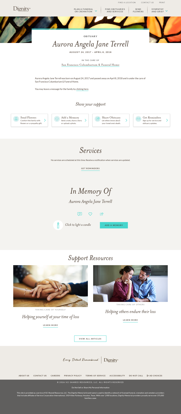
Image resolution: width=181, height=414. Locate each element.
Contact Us (147, 2)
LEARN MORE (50, 325)
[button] (85, 10)
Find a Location (127, 2)
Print (162, 2)
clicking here (82, 89)
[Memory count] (80, 213)
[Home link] (21, 9)
